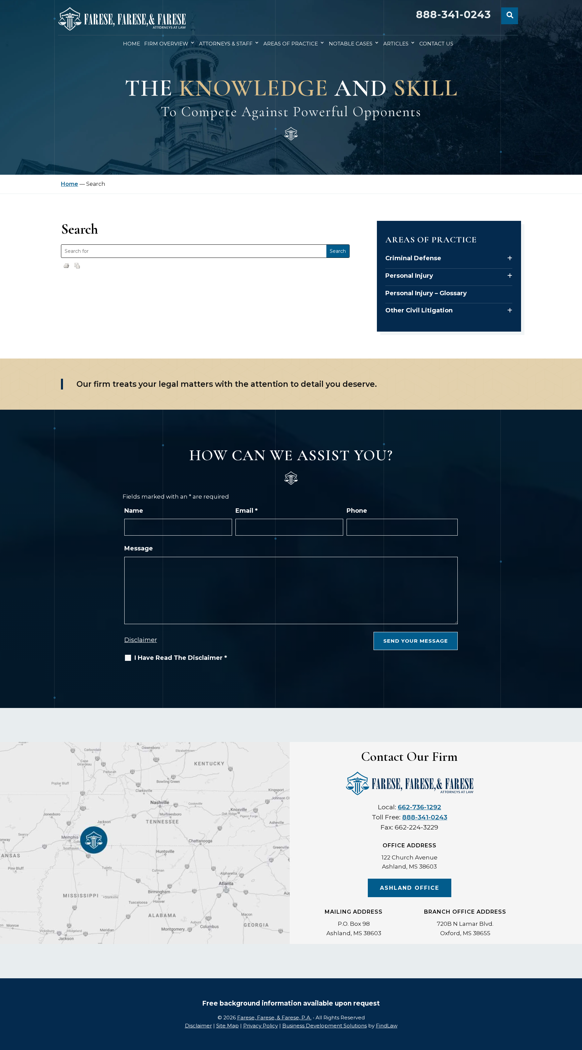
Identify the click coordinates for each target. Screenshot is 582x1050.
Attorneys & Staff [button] (226, 43)
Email (246, 510)
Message (138, 548)
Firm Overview (166, 43)
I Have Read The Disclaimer (180, 658)
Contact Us (436, 43)
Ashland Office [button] (409, 888)
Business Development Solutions (324, 1025)
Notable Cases (351, 43)
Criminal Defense (413, 258)
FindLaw (386, 1025)
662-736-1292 (419, 807)
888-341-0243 (453, 14)
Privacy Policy (260, 1025)
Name (133, 510)
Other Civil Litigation (419, 310)
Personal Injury (409, 275)
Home (131, 43)
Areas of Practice (290, 43)
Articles (396, 43)
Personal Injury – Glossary (426, 293)
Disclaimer (140, 640)
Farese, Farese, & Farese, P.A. (274, 1017)
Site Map (227, 1025)
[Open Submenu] (509, 258)
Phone (357, 510)
